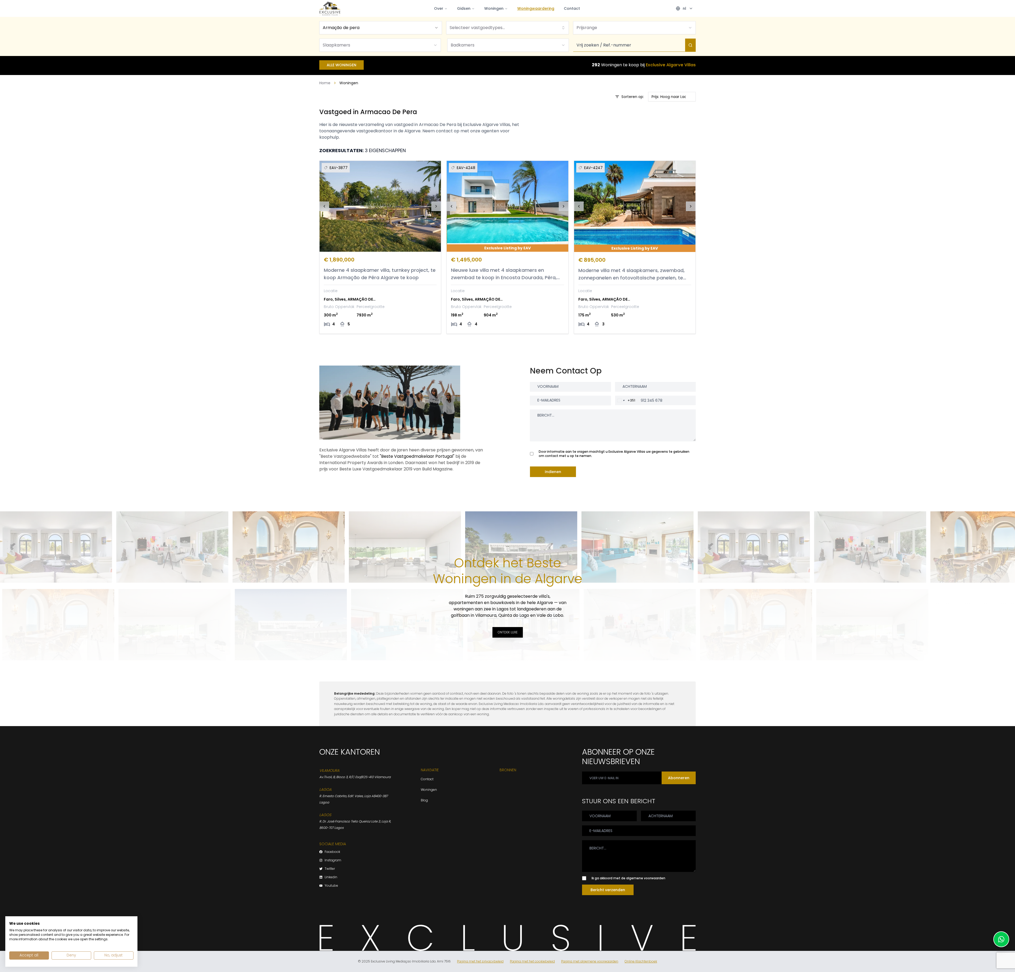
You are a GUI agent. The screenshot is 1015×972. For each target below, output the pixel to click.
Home (324, 83)
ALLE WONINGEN (341, 65)
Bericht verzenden (607, 889)
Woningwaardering (535, 8)
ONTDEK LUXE (508, 632)
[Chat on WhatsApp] (1001, 939)
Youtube (331, 886)
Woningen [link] (348, 83)
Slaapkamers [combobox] (336, 45)
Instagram (333, 860)
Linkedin (331, 877)
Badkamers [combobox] (462, 45)
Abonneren (678, 778)
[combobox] (380, 27)
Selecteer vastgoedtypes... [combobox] (477, 28)
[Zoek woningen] (690, 45)
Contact (572, 8)
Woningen (494, 8)
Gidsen (463, 8)
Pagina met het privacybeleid (480, 961)
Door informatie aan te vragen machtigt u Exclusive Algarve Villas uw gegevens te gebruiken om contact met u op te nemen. (614, 454)
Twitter (330, 869)
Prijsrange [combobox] (586, 28)
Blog (424, 800)
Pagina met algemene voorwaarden (589, 961)
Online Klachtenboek (641, 961)
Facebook (332, 852)
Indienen (553, 471)
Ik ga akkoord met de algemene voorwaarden (628, 878)
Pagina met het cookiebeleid (532, 961)
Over (438, 8)
